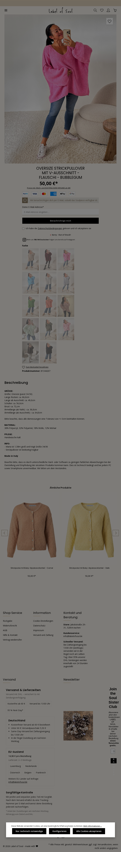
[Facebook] (58, 837)
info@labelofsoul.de (17, 782)
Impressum (38, 630)
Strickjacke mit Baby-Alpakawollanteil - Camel (32, 568)
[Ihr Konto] (108, 10)
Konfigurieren (60, 831)
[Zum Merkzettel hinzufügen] (109, 21)
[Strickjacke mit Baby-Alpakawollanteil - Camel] (31, 528)
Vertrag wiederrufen (12, 639)
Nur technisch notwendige (29, 831)
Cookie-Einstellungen (43, 620)
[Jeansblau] (66, 283)
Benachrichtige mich (60, 220)
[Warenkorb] (115, 10)
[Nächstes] (116, 533)
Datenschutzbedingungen (50, 228)
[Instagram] (63, 837)
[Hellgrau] (48, 283)
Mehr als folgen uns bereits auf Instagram (50, 239)
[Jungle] (30, 306)
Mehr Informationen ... (92, 826)
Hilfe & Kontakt (10, 635)
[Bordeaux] (48, 259)
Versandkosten (105, 844)
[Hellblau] (30, 283)
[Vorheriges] (4, 533)
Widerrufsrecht (10, 625)
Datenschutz (39, 625)
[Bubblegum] (66, 259)
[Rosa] (66, 329)
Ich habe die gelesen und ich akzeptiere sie (58, 228)
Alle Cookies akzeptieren (89, 831)
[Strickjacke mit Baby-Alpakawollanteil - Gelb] (89, 528)
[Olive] (48, 329)
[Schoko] (30, 352)
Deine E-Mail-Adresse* (33, 207)
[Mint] (30, 329)
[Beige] (30, 259)
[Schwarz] (48, 352)
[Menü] (6, 10)
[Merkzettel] (102, 10)
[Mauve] (66, 306)
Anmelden (113, 760)
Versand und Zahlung (43, 635)
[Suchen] (95, 10)
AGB (5, 630)
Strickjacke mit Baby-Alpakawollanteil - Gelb (89, 568)
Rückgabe (7, 620)
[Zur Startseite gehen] (60, 10)
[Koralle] (48, 306)
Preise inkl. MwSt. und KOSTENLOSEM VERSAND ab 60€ (48, 188)
